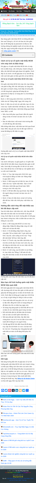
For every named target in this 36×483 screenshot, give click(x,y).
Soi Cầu (19, 11)
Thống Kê (27, 11)
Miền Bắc (4, 15)
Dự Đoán (12, 11)
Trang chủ (3, 31)
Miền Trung (13, 15)
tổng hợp (10, 31)
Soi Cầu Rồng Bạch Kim (22, 470)
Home (5, 11)
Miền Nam (22, 15)
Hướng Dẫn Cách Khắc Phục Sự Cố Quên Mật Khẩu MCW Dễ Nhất (17, 35)
